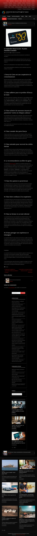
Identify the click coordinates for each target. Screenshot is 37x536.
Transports (19, 9)
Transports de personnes (27, 9)
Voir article (14, 414)
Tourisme (32, 7)
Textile (29, 7)
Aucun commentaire (17, 52)
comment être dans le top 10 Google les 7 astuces (17, 12)
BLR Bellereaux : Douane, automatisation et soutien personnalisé (19, 452)
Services (12, 7)
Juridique (9, 453)
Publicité (5, 7)
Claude (13, 372)
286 (14, 447)
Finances (20, 18)
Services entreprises (18, 7)
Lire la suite (4, 480)
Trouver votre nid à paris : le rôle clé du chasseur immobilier (18, 427)
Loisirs (22, 16)
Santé (9, 7)
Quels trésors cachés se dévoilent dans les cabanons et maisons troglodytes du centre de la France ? (27, 521)
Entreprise (10, 24)
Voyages (33, 9)
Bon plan (4, 18)
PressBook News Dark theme (20, 534)
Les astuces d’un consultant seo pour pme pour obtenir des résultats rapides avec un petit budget (18, 340)
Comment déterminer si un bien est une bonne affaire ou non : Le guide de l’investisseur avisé (18, 335)
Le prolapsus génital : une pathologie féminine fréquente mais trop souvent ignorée (26, 496)
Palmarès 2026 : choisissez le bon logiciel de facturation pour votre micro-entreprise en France (18, 327)
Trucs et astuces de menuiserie (15, 279)
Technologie (25, 7)
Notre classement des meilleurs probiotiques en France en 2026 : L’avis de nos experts (18, 348)
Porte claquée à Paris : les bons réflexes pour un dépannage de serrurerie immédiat (17, 356)
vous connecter (12, 287)
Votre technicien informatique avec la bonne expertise (17, 381)
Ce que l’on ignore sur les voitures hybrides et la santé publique (18, 411)
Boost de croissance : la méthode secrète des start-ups (17, 23)
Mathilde (13, 384)
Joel (11, 52)
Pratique (4, 16)
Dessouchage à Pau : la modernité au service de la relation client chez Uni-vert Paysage (18, 309)
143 (4, 530)
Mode (26, 16)
